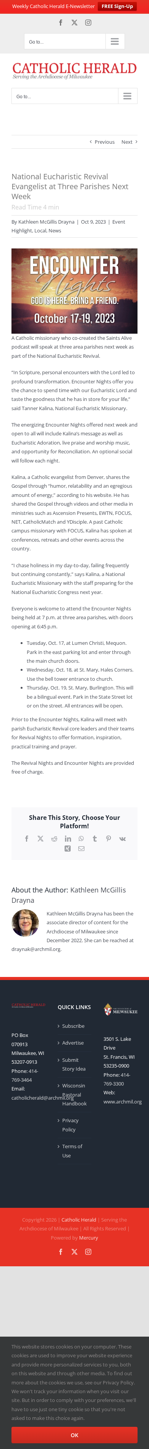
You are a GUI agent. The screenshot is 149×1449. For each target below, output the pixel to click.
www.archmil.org (123, 1101)
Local (40, 230)
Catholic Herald (79, 1219)
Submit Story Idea (74, 1064)
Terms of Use (72, 1151)
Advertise (73, 1042)
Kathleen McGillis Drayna (46, 221)
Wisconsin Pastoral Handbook (74, 1094)
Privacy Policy (70, 1125)
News (55, 230)
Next (127, 141)
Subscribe (73, 1025)
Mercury (88, 1237)
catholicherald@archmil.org (42, 1097)
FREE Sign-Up (117, 6)
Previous (105, 141)
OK (74, 1435)
